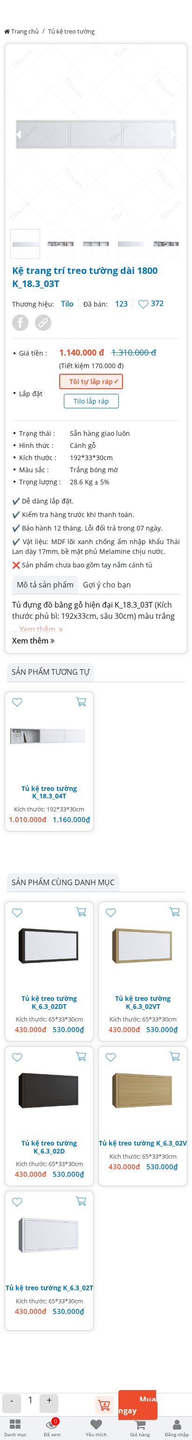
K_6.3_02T (78, 1287)
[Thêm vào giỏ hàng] (104, 1404)
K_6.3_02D (49, 1150)
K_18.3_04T (49, 795)
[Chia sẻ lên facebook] (21, 322)
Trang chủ (24, 31)
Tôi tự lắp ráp (91, 381)
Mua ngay (137, 1405)
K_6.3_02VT (143, 1006)
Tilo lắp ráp (91, 401)
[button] (96, 135)
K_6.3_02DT (49, 1006)
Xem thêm (31, 641)
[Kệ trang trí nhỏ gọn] (49, 946)
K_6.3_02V (171, 1143)
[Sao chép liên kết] (40, 322)
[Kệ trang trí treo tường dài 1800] (49, 736)
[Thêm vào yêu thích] (144, 303)
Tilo (67, 304)
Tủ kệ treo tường (71, 31)
